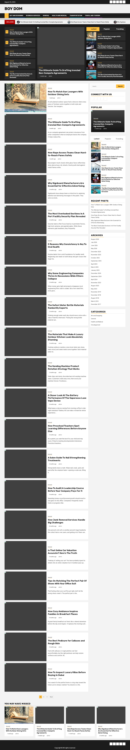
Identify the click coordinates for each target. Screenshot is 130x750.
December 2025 (96, 252)
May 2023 (94, 289)
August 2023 (95, 286)
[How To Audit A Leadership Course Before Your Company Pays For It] (25, 494)
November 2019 (96, 292)
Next (51, 697)
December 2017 (96, 304)
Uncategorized (95, 325)
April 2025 (94, 264)
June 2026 (94, 245)
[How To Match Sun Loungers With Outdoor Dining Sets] (91, 36)
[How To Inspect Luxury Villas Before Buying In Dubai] (25, 677)
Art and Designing (16, 15)
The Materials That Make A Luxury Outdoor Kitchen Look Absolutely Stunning (65, 337)
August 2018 (95, 298)
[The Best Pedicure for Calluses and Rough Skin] (25, 647)
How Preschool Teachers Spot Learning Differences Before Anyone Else (67, 429)
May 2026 (94, 248)
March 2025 (94, 267)
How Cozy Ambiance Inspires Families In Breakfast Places (63, 612)
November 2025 (96, 255)
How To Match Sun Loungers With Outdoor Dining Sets (21, 33)
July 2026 (94, 242)
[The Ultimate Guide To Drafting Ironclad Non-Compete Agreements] (61, 46)
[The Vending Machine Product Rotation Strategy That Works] (25, 372)
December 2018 (96, 295)
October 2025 (95, 258)
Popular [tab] (106, 29)
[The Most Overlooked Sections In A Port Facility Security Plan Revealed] (91, 74)
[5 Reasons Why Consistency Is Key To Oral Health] (25, 250)
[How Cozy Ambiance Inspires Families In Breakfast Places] (25, 616)
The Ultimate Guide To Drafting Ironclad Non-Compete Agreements (26, 22)
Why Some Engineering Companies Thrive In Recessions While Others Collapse (66, 276)
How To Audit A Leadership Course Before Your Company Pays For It (66, 489)
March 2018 (94, 301)
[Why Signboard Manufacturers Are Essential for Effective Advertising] (91, 65)
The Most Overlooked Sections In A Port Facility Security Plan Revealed (21, 75)
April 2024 (94, 279)
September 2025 (96, 261)
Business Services (33, 15)
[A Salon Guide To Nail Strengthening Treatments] (25, 464)
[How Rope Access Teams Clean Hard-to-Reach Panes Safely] (91, 55)
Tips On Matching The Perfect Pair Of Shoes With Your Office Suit (67, 582)
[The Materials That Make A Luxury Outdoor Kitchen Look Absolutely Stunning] (25, 342)
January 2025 (95, 270)
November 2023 (96, 282)
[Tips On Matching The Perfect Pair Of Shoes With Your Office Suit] (25, 586)
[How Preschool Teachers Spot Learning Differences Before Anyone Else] (25, 433)
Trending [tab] (120, 29)
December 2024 (96, 273)
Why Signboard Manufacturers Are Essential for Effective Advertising (20, 64)
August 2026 (95, 239)
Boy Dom (13, 8)
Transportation (76, 15)
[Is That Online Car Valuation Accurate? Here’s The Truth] (25, 555)
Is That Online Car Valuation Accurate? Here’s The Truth (62, 551)
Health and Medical (59, 15)
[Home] (7, 15)
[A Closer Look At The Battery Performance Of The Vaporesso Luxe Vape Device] (25, 403)
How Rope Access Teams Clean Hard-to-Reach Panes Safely (75, 22)
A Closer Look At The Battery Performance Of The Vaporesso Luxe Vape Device (67, 398)
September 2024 (96, 276)
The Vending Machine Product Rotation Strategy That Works (64, 367)
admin (50, 76)
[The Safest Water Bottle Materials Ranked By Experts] (25, 311)
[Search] (124, 16)
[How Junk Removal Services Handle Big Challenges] (25, 525)
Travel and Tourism (92, 15)
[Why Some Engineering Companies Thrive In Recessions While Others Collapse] (25, 281)
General (46, 15)
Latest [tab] (94, 29)
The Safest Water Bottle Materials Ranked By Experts (66, 306)
